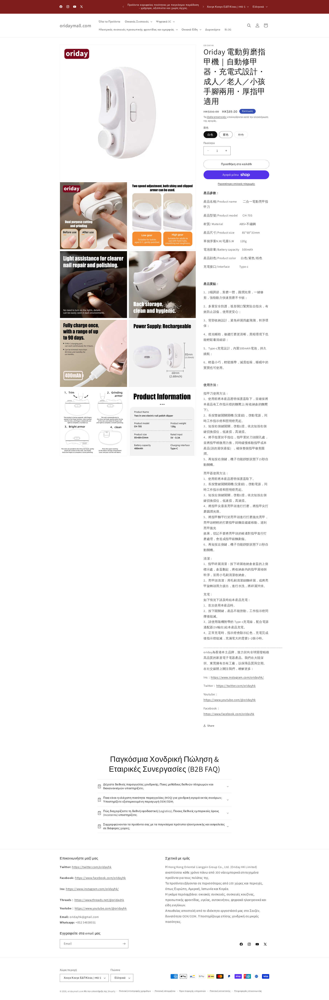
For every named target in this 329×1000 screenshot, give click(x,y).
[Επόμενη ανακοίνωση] (203, 6)
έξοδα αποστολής (217, 117)
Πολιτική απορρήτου (165, 991)
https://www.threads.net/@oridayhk (99, 900)
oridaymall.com (76, 991)
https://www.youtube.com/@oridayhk (230, 700)
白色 (210, 134)
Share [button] (210, 725)
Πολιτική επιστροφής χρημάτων (135, 991)
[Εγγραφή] (124, 943)
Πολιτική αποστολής (220, 991)
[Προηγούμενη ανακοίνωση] (123, 6)
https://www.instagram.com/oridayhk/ (237, 677)
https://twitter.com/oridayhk (236, 686)
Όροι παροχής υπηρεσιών (192, 991)
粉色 (243, 135)
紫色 (226, 134)
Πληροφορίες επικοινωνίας (248, 991)
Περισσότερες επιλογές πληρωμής (236, 183)
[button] (138, 22)
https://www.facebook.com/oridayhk (229, 714)
